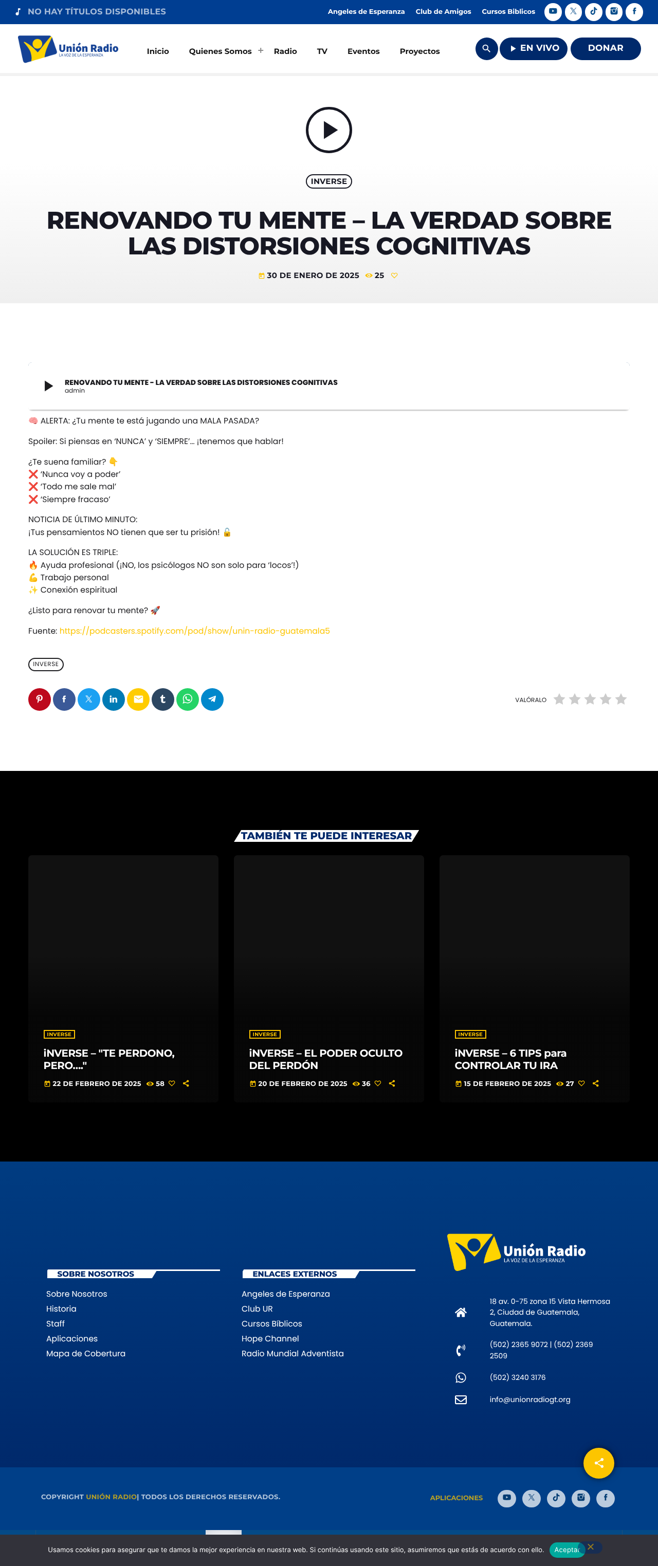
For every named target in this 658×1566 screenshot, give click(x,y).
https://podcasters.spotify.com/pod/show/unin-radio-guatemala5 (195, 631)
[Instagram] (614, 12)
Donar (606, 48)
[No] (590, 1547)
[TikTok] (593, 12)
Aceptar (567, 1550)
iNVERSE (329, 181)
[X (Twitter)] (573, 12)
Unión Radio (111, 1497)
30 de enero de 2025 (310, 275)
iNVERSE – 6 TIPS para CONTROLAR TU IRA (511, 1059)
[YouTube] (553, 12)
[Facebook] (634, 12)
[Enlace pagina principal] (68, 48)
